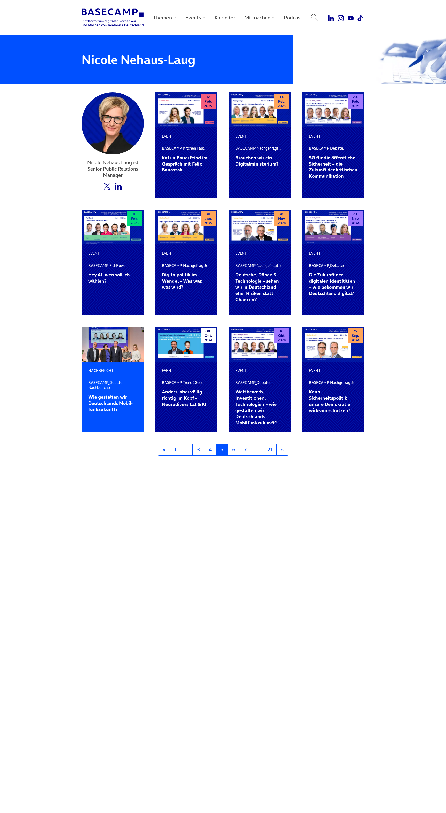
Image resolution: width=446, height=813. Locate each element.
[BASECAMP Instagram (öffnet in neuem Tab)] (341, 17)
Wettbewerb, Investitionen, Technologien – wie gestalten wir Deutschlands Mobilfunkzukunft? (256, 403)
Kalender (224, 17)
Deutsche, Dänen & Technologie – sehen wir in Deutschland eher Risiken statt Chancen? (258, 283)
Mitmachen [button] (257, 17)
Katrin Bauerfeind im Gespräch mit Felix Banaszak (185, 159)
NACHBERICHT (100, 370)
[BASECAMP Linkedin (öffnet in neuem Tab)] (331, 17)
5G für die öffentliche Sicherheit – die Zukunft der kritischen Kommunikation (333, 162)
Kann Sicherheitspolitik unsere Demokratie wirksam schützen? (331, 397)
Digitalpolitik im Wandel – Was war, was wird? (184, 276)
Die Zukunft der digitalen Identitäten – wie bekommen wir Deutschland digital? (332, 280)
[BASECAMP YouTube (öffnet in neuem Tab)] (350, 17)
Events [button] (193, 17)
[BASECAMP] (113, 17)
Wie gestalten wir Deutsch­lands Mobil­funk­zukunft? (110, 396)
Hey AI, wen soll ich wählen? (109, 273)
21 (269, 449)
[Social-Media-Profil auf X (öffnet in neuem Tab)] (107, 185)
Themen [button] (162, 17)
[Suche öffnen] (314, 17)
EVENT (167, 136)
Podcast (293, 17)
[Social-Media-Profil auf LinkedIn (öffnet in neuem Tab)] (118, 185)
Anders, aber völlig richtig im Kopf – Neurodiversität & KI (184, 393)
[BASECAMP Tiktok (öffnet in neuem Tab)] (360, 17)
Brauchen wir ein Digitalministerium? (258, 156)
